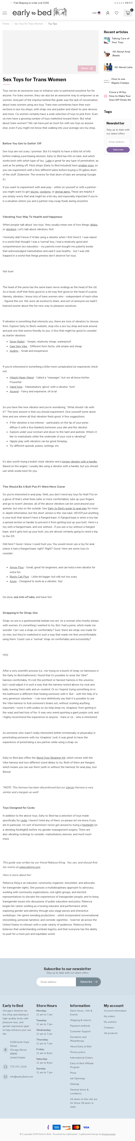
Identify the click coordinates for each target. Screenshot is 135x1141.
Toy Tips (52, 23)
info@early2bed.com (21, 1076)
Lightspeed (71, 1134)
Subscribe (118, 149)
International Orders (81, 1057)
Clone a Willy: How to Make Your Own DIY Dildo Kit (120, 96)
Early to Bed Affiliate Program (82, 1065)
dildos (93, 225)
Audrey (14, 351)
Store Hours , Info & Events (81, 1012)
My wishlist (110, 1022)
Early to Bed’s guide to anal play (67, 508)
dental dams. (62, 192)
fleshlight (88, 825)
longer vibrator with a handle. (79, 461)
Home (6, 23)
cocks (24, 820)
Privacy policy (77, 1052)
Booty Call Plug (19, 576)
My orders (109, 1016)
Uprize (70, 787)
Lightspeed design (88, 1134)
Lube (49, 160)
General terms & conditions (79, 1091)
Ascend (14, 391)
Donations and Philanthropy (78, 1039)
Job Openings (77, 1078)
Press (73, 1073)
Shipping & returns (80, 1020)
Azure (13, 581)
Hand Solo (16, 387)
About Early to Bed (80, 1046)
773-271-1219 (18, 1066)
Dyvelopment (108, 1134)
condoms (45, 192)
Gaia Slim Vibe (18, 346)
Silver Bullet (17, 341)
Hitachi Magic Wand (22, 377)
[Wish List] (116, 12)
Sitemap (74, 1084)
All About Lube (123, 67)
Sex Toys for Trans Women (28, 23)
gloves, (34, 192)
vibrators (11, 229)
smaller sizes (86, 165)
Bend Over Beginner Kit (51, 758)
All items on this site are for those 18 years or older (83, 1103)
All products (111, 1033)
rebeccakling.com (29, 867)
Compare (109, 1027)
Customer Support (80, 1031)
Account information (115, 1010)
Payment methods (80, 1025)
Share (84, 68)
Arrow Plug (17, 567)
